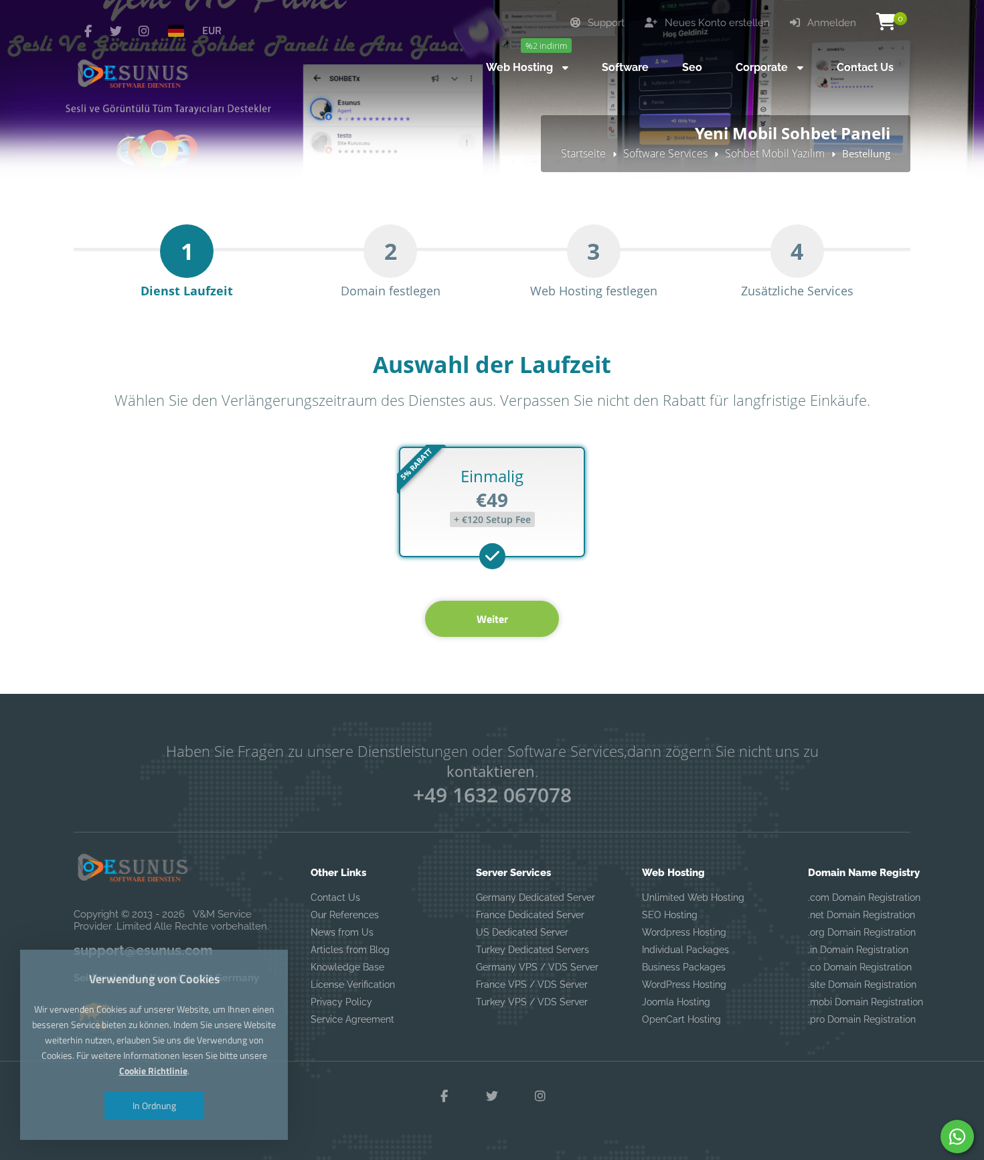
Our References (345, 915)
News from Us (342, 932)
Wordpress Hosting (684, 932)
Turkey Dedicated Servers (532, 949)
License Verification (353, 984)
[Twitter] (116, 31)
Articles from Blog (350, 949)
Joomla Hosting (676, 1002)
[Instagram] (144, 31)
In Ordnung (154, 1105)
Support (605, 23)
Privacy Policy (341, 1002)
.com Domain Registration (864, 897)
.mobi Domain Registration (865, 1002)
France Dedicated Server (530, 915)
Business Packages (684, 967)
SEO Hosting (670, 915)
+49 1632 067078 (492, 794)
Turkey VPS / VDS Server (532, 1002)
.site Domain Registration (862, 984)
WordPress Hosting (684, 984)
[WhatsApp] (957, 1136)
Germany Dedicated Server (535, 897)
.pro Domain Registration (862, 1019)
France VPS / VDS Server (532, 984)
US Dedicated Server (522, 932)
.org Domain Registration (862, 932)
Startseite (583, 153)
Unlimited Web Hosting (693, 897)
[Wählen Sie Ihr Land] (181, 30)
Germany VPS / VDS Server (537, 967)
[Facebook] (88, 31)
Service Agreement (352, 1019)
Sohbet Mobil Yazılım (775, 153)
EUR (212, 30)
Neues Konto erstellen (716, 23)
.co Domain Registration (860, 967)
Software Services (665, 153)
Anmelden (830, 23)
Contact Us (335, 897)
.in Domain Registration (858, 949)
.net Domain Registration (861, 915)
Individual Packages (685, 949)
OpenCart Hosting (681, 1019)
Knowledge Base (347, 967)
